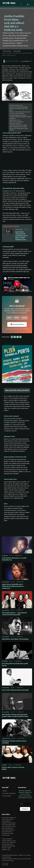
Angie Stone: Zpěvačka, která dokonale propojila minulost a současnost (13, 586)
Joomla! (4, 858)
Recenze (4, 765)
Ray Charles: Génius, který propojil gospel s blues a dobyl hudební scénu (21, 235)
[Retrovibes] (9, 4)
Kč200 (24, 317)
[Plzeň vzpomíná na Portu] (17, 364)
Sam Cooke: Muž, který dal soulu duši (15, 690)
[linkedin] (6, 864)
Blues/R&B (5, 555)
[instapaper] (17, 337)
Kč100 (17, 317)
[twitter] (15, 337)
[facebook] (12, 337)
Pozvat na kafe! (17, 324)
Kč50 (9, 317)
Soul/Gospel (19, 229)
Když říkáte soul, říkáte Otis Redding (15, 639)
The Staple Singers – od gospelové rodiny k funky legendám (14, 614)
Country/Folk (6, 738)
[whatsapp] (20, 337)
